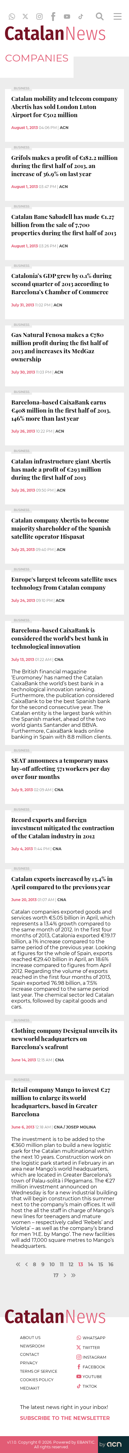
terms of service (38, 1371)
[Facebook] (53, 16)
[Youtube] (67, 16)
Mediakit (29, 1388)
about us (30, 1337)
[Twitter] (26, 16)
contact (29, 1354)
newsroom (32, 1346)
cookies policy (37, 1379)
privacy (29, 1363)
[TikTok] (81, 16)
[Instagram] (39, 16)
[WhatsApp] (12, 16)
